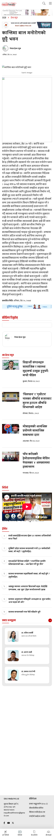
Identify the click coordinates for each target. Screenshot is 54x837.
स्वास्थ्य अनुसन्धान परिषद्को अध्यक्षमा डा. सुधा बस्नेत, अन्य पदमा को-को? (29, 601)
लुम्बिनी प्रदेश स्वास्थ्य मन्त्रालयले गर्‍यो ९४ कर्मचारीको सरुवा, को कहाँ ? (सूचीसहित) (29, 550)
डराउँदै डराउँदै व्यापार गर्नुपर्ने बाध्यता (23, 521)
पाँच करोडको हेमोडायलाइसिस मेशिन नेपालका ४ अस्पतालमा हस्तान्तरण (36, 461)
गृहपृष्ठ (4, 17)
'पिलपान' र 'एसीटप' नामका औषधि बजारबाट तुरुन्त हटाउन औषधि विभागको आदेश (37, 401)
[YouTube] (9, 823)
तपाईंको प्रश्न (33, 816)
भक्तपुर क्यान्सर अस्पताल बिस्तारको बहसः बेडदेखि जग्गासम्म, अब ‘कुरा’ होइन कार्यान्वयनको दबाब (27, 588)
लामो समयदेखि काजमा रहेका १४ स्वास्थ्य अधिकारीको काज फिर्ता (29, 537)
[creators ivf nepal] (27, 25)
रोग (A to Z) (43, 803)
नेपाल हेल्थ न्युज (15, 48)
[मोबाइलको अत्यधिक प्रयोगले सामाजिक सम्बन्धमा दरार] (10, 429)
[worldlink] (27, 306)
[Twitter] (13, 823)
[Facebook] (4, 823)
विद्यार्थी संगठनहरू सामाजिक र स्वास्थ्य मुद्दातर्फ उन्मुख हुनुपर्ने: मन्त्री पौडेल (35, 369)
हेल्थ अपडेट (41, 816)
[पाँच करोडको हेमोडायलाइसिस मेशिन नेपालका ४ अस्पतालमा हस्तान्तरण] (10, 456)
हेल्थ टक (42, 812)
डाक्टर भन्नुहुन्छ (34, 803)
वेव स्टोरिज (39, 808)
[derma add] (27, 12)
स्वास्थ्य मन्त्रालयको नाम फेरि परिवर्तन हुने (24, 612)
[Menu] (50, 3)
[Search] (44, 3)
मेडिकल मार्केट (34, 812)
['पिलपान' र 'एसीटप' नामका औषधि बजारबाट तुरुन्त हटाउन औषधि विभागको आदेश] (10, 397)
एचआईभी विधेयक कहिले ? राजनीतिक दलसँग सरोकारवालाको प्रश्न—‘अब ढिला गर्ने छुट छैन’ (27, 563)
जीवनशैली (32, 808)
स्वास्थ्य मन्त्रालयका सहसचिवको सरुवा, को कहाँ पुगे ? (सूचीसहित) (29, 575)
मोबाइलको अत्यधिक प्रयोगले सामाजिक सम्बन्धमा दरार (35, 431)
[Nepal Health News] (9, 4)
